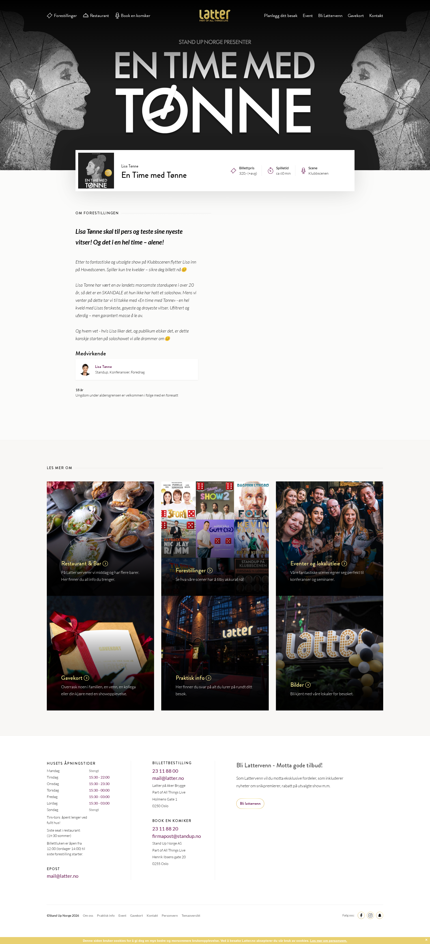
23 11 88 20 (165, 829)
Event (308, 15)
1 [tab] (215, 137)
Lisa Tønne (103, 366)
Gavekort (356, 15)
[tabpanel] (215, 85)
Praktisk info (106, 915)
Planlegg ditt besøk (280, 15)
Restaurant (99, 15)
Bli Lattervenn (330, 15)
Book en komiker (135, 15)
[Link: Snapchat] (379, 915)
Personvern (170, 915)
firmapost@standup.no (176, 836)
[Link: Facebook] (360, 915)
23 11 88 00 (165, 771)
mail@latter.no (62, 876)
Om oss (88, 915)
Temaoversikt (191, 915)
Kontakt (376, 15)
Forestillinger (65, 15)
